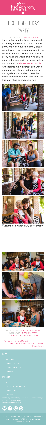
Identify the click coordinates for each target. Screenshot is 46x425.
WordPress (20, 422)
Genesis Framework (33, 420)
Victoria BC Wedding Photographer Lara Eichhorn (23, 6)
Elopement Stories (13, 367)
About (8, 382)
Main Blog (10, 359)
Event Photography (30, 331)
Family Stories (11, 371)
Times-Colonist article (30, 63)
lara (21, 420)
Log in (28, 422)
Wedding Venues (12, 390)
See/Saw (23, 418)
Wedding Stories (12, 363)
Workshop (10, 394)
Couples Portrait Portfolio (16, 386)
